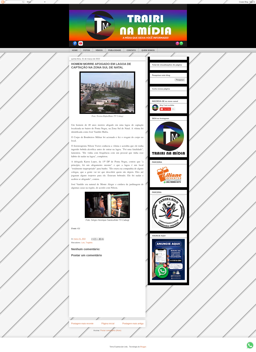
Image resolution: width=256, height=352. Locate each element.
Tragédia (89, 243)
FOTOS (86, 50)
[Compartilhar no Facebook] (100, 239)
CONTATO (131, 50)
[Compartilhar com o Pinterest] (102, 239)
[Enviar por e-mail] (92, 239)
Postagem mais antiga (132, 323)
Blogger (143, 347)
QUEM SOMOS (148, 50)
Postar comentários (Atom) (110, 330)
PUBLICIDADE (114, 50)
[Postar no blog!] (95, 239)
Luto (83, 243)
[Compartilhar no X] (97, 239)
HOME (75, 50)
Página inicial (107, 323)
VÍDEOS (99, 50)
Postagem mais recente (82, 323)
